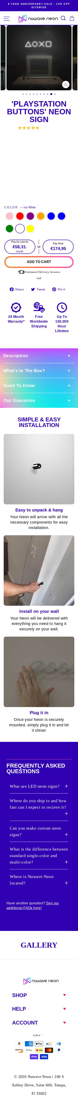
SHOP (19, 995)
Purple (30, 216)
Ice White (20, 228)
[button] (29, 128)
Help (19, 1009)
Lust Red (20, 216)
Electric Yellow (30, 228)
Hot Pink (9, 216)
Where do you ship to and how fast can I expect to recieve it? (38, 803)
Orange (40, 216)
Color (20, 207)
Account (25, 1023)
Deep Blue (51, 216)
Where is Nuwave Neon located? (32, 879)
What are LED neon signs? (34, 786)
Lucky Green (9, 228)
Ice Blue (61, 216)
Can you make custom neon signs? (35, 831)
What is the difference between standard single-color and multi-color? (39, 855)
